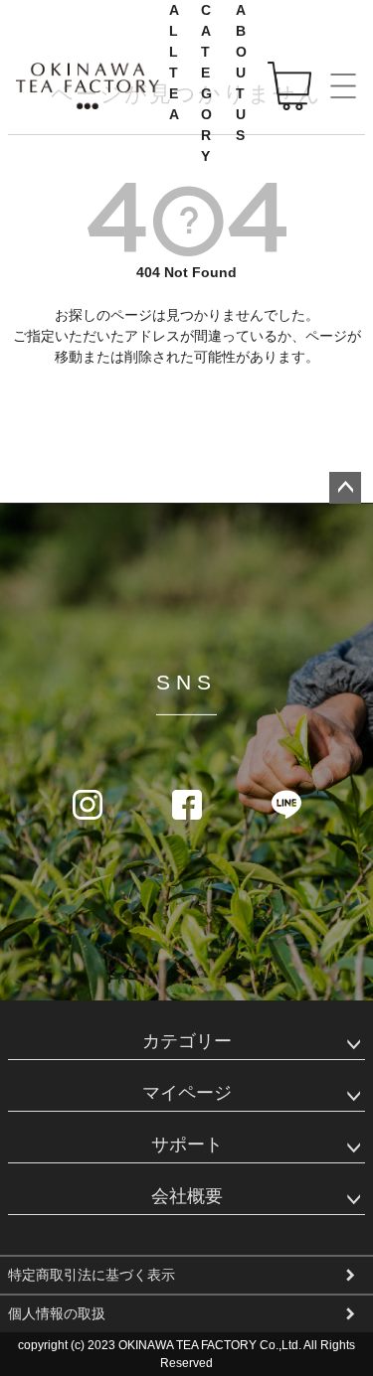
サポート (187, 1144)
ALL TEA (175, 62)
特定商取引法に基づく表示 (91, 1275)
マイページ (187, 1093)
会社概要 (187, 1196)
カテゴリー (187, 1041)
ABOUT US (242, 72)
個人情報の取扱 (56, 1313)
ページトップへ (345, 488)
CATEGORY (207, 83)
